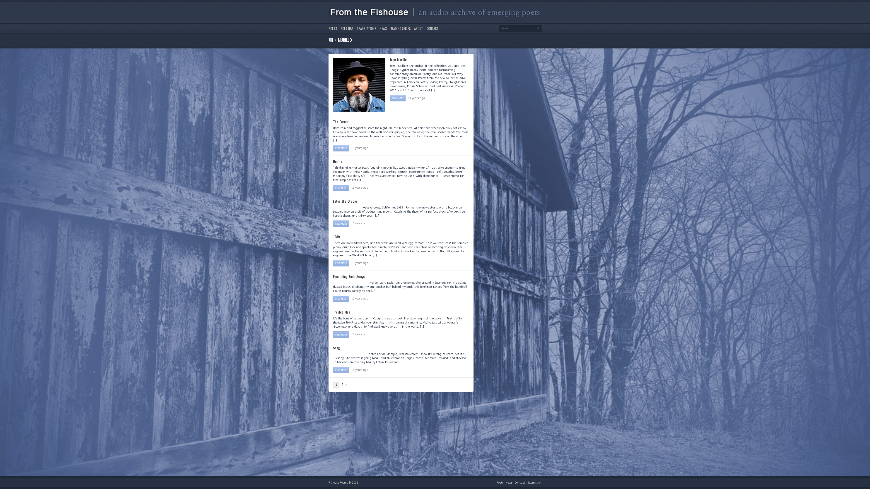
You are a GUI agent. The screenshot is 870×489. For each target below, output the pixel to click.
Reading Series (400, 28)
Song (336, 347)
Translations (366, 28)
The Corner (341, 121)
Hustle (337, 161)
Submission (534, 482)
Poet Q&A (347, 28)
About (418, 28)
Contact (432, 28)
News (383, 28)
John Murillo (398, 59)
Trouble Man (341, 312)
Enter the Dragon (345, 201)
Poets (333, 28)
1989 (336, 236)
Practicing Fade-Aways (349, 276)
